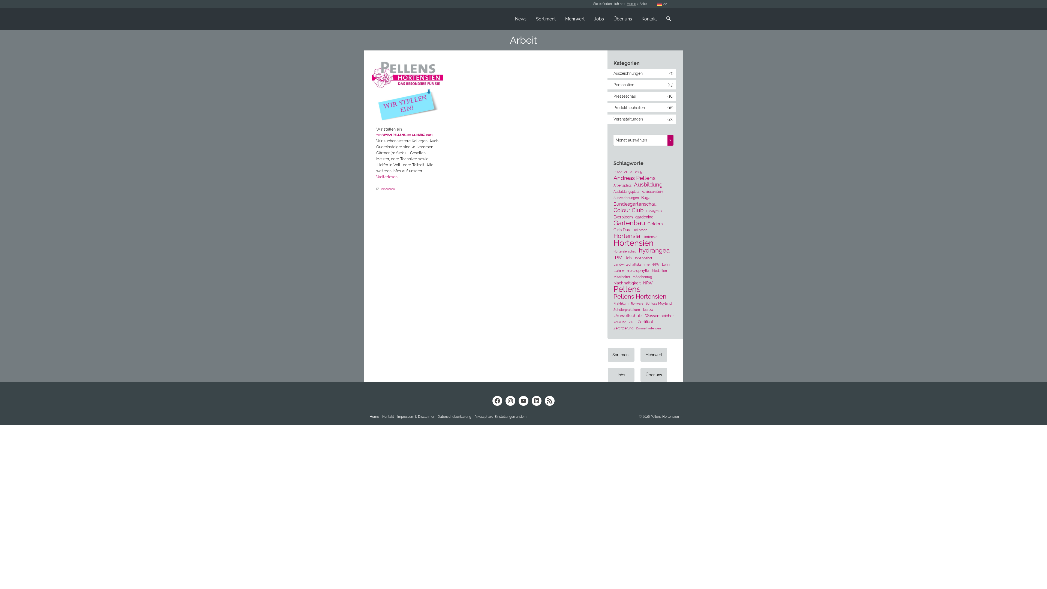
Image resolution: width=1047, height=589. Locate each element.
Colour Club (628, 210)
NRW (648, 283)
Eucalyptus (654, 211)
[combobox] (643, 140)
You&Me (619, 322)
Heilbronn (640, 230)
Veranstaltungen (628, 119)
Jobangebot (643, 258)
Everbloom (623, 217)
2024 (628, 172)
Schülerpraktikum (626, 310)
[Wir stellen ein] (407, 87)
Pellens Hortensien (639, 296)
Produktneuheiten (629, 108)
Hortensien (633, 243)
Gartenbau (629, 223)
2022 (617, 172)
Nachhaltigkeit (627, 283)
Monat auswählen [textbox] (631, 140)
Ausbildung (648, 185)
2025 (638, 172)
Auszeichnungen (628, 73)
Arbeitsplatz (622, 185)
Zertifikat (645, 322)
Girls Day (621, 229)
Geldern (655, 223)
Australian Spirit (652, 191)
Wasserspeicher (659, 316)
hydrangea (654, 250)
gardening (644, 217)
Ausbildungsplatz (626, 192)
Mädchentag (642, 277)
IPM (618, 257)
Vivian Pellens (394, 135)
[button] (500, 417)
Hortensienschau (624, 251)
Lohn (666, 264)
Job (628, 258)
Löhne (618, 270)
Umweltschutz (628, 315)
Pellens (626, 289)
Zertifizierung (623, 328)
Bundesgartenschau (635, 204)
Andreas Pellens (634, 178)
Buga (646, 198)
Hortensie (650, 237)
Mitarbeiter (621, 277)
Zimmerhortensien (648, 328)
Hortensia (626, 236)
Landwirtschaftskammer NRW (636, 264)
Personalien (387, 189)
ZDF (632, 322)
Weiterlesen (387, 177)
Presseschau (624, 96)
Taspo (647, 309)
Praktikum (620, 303)
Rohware (637, 303)
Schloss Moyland (659, 303)
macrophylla (638, 270)
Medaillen (659, 271)
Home (631, 4)
